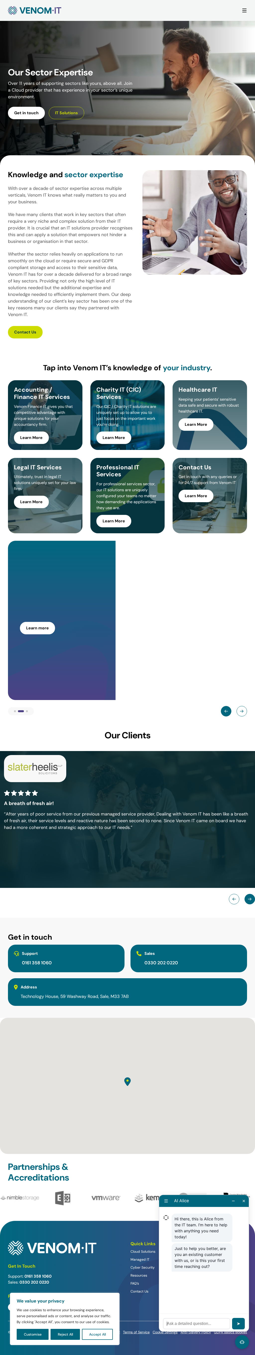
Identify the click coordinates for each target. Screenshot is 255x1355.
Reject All (65, 1334)
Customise (33, 1334)
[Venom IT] (34, 10)
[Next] (242, 711)
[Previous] (226, 711)
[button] (127, 1081)
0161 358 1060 (37, 963)
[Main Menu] (244, 10)
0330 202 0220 (161, 963)
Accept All (97, 1334)
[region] (65, 1319)
